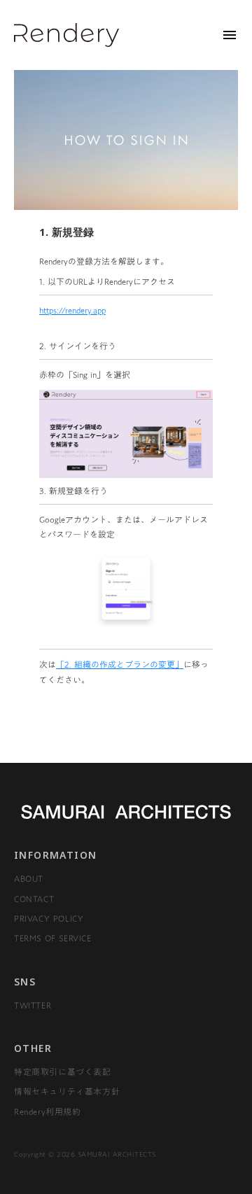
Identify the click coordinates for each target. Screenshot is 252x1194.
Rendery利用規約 (47, 1111)
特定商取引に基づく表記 (62, 1071)
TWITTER (32, 1005)
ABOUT (28, 878)
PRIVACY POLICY (48, 918)
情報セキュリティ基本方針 (67, 1091)
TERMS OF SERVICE (53, 937)
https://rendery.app (72, 310)
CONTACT (34, 898)
